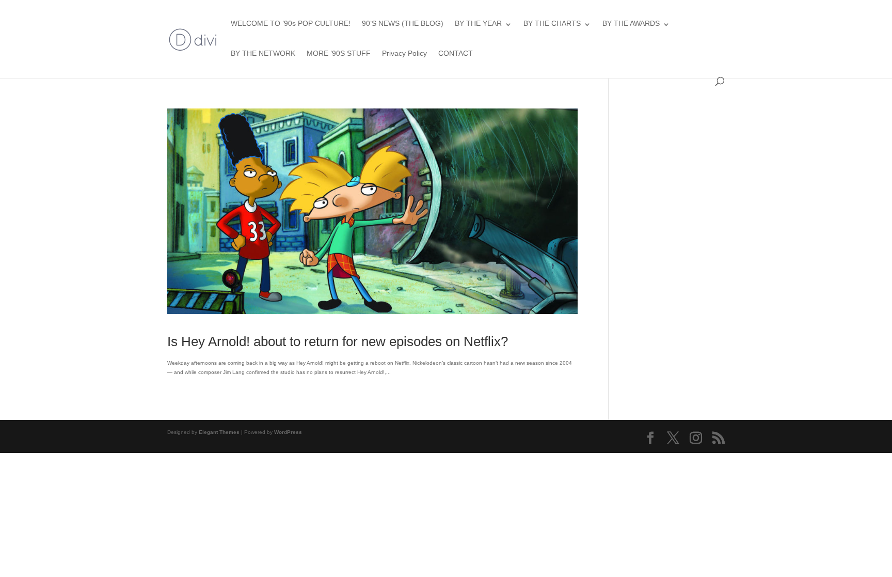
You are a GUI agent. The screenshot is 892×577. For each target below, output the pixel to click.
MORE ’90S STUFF (339, 53)
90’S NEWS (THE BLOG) (402, 23)
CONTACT (455, 53)
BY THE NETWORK (263, 53)
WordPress (288, 432)
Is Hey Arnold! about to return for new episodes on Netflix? (337, 341)
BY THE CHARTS (552, 23)
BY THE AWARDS (631, 23)
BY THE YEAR (478, 23)
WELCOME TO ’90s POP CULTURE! (291, 23)
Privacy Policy (404, 53)
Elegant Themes (219, 432)
